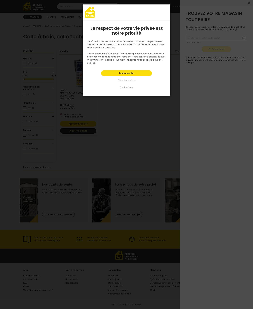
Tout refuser (126, 87)
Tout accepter (126, 73)
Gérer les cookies (126, 80)
